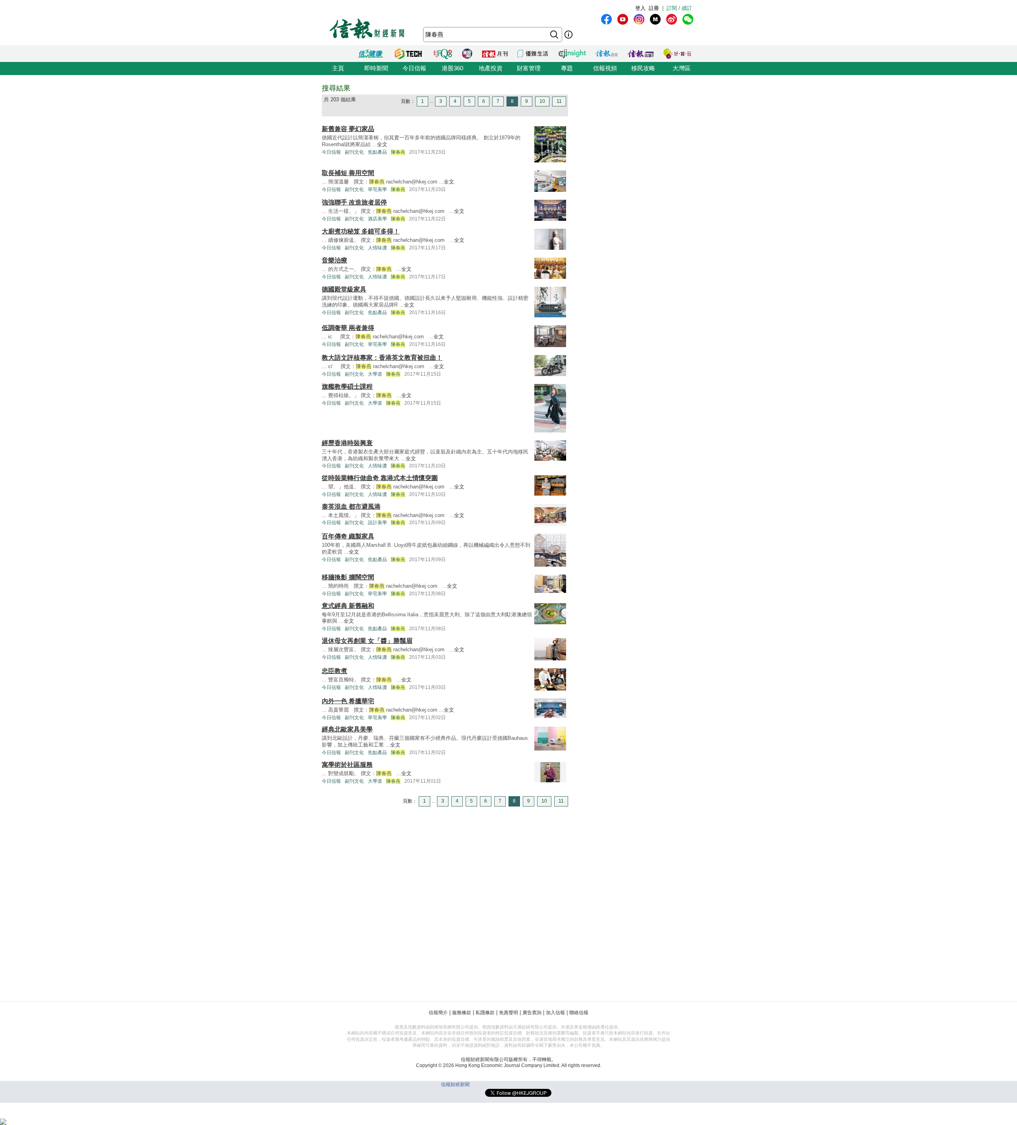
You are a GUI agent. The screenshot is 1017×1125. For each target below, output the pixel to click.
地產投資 (491, 68)
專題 (567, 68)
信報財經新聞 (455, 1084)
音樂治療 (334, 260)
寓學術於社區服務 (347, 764)
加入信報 (555, 1012)
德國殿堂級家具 (344, 289)
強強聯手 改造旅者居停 (354, 202)
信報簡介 (438, 1012)
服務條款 (461, 1012)
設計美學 (377, 522)
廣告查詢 (531, 1012)
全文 (382, 144)
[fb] (606, 19)
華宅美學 (377, 189)
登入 (640, 8)
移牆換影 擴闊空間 (348, 577)
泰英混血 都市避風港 (351, 506)
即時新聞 (376, 68)
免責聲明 (508, 1012)
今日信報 (414, 68)
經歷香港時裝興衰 (347, 443)
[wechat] (688, 19)
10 (542, 101)
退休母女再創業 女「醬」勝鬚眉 (367, 640)
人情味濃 (377, 248)
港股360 (452, 68)
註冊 (654, 8)
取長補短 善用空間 (348, 173)
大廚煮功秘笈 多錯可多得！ (361, 231)
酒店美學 (377, 219)
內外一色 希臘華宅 (348, 701)
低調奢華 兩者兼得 (348, 327)
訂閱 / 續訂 (679, 8)
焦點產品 (377, 152)
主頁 (338, 68)
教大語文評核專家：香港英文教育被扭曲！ (382, 357)
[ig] (639, 19)
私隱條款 (485, 1012)
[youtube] (622, 19)
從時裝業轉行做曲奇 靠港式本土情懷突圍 (380, 478)
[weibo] (671, 19)
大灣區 (681, 68)
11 (559, 101)
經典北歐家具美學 (347, 729)
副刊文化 (354, 152)
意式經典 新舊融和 (348, 605)
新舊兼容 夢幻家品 (348, 128)
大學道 (375, 374)
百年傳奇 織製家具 (348, 536)
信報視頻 (605, 68)
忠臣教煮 (334, 671)
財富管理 (529, 68)
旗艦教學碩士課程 (347, 386)
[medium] (655, 19)
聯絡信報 (578, 1012)
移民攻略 (643, 68)
